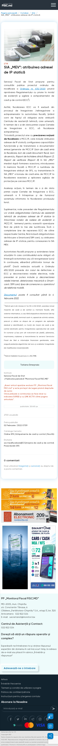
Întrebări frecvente (11, 683)
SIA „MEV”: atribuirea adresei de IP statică (20, 15)
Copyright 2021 (6, 734)
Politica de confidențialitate (15, 692)
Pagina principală (9, 13)
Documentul (10, 294)
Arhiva (4, 679)
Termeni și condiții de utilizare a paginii (21, 687)
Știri (33, 13)
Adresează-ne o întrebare (19, 668)
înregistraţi (24, 466)
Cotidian (24, 13)
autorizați (35, 466)
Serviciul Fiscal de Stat (14, 376)
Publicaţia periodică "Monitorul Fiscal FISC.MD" (27, 379)
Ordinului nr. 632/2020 (32, 88)
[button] (48, 716)
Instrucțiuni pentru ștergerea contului (20, 696)
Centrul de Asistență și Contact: (22, 623)
